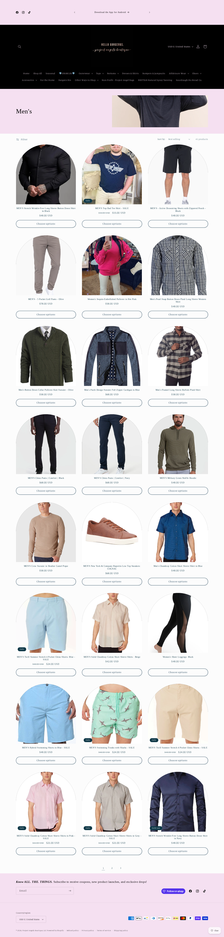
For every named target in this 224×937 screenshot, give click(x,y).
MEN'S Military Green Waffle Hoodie (178, 478)
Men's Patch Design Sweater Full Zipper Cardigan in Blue (112, 390)
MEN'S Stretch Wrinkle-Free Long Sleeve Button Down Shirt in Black (45, 209)
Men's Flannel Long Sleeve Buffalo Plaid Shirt (178, 390)
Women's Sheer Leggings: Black (178, 657)
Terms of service (104, 930)
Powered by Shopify (55, 930)
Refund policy (73, 930)
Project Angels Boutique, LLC (34, 930)
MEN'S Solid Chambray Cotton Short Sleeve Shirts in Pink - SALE (46, 837)
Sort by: (161, 139)
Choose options (46, 223)
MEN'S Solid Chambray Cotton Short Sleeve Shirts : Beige (112, 657)
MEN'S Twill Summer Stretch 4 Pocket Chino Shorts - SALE (178, 748)
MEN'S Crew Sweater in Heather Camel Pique (46, 566)
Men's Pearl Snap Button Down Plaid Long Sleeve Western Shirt (178, 300)
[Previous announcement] (74, 12)
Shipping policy (121, 930)
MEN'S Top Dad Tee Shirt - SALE (112, 208)
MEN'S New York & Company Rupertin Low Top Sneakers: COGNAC (111, 567)
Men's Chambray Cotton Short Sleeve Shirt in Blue (178, 566)
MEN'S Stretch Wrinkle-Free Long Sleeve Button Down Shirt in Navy (178, 837)
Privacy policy (88, 930)
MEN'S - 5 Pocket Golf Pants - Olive (46, 299)
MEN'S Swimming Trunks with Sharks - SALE (112, 748)
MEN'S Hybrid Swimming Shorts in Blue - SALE (46, 748)
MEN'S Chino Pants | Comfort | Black (46, 478)
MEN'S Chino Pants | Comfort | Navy (112, 478)
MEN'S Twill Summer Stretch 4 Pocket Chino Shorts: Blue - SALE (46, 658)
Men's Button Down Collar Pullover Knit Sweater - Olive (46, 390)
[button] (19, 46)
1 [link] (103, 868)
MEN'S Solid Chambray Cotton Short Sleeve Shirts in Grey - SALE (112, 837)
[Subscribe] (69, 891)
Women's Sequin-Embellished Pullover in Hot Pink (112, 299)
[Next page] (120, 868)
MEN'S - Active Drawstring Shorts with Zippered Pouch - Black (178, 209)
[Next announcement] (149, 12)
